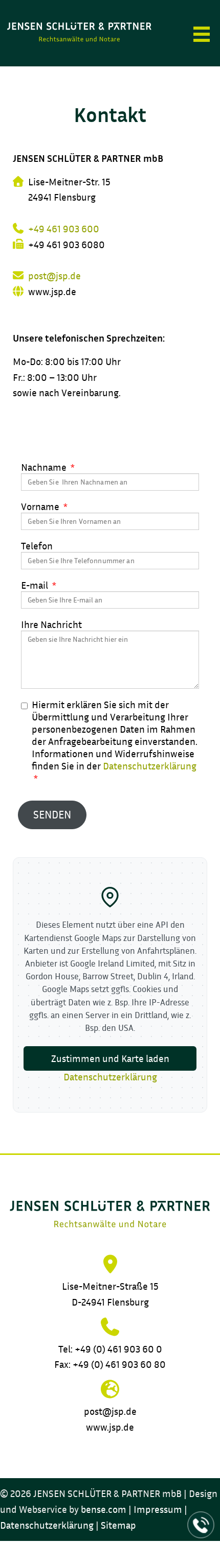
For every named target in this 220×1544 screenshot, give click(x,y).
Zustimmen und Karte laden (110, 1058)
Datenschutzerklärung (149, 766)
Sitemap (118, 1525)
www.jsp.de (110, 1427)
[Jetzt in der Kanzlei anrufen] (201, 1525)
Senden (52, 815)
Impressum (158, 1509)
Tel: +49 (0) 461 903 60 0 (110, 1349)
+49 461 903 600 (63, 229)
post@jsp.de (54, 276)
